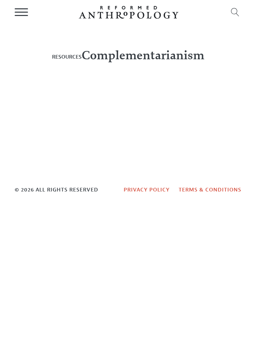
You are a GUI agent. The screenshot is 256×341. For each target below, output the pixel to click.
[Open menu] (21, 12)
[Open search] (235, 12)
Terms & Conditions (210, 189)
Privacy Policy (147, 189)
